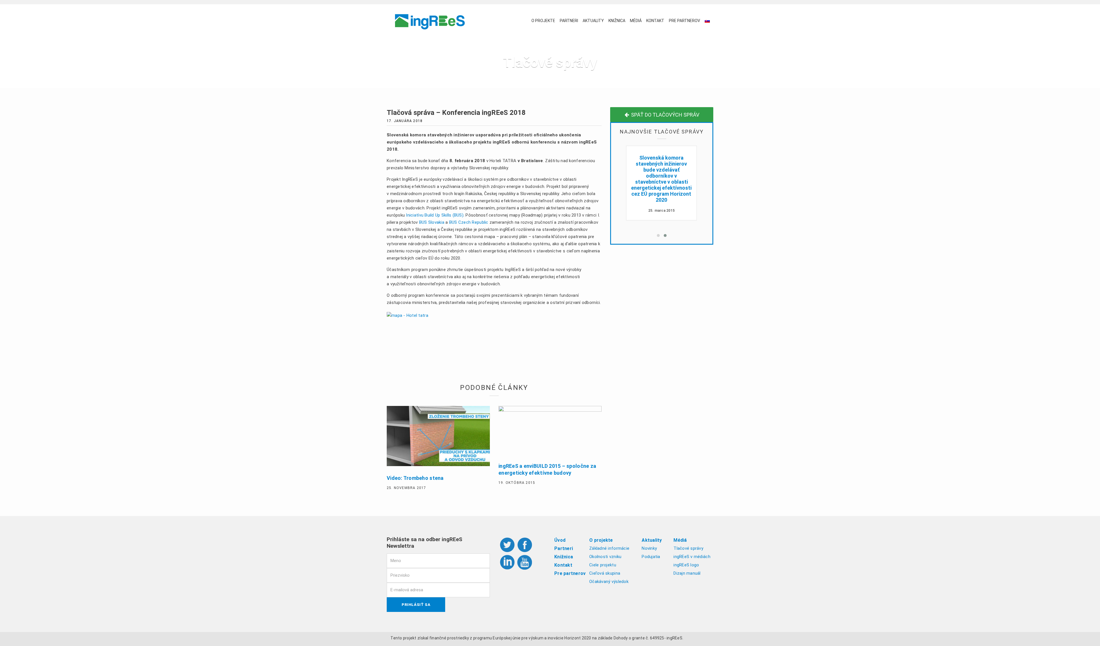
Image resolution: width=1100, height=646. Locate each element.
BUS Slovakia (431, 222)
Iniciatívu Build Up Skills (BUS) (434, 215)
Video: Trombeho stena (415, 478)
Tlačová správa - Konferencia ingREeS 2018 (661, 164)
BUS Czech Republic (468, 222)
